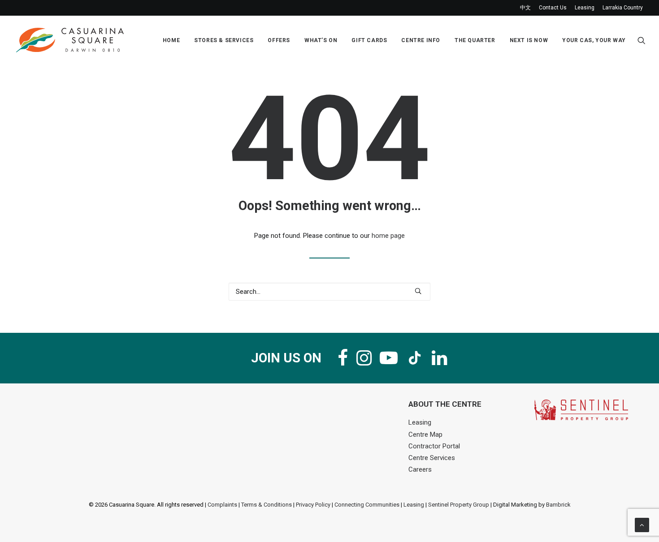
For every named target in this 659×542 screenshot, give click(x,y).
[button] (641, 40)
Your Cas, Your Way (594, 40)
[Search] (329, 292)
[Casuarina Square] (70, 40)
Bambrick (558, 504)
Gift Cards (369, 40)
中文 (525, 7)
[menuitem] (527, 8)
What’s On (320, 40)
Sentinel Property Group (458, 504)
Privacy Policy (313, 504)
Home (171, 40)
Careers (420, 469)
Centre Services (431, 458)
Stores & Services (223, 40)
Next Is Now (529, 40)
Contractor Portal (434, 446)
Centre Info (420, 40)
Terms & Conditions (266, 504)
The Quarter (475, 40)
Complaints (222, 504)
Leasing (584, 7)
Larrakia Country (623, 7)
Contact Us (553, 7)
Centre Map (425, 434)
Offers (279, 40)
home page (388, 236)
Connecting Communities (366, 504)
